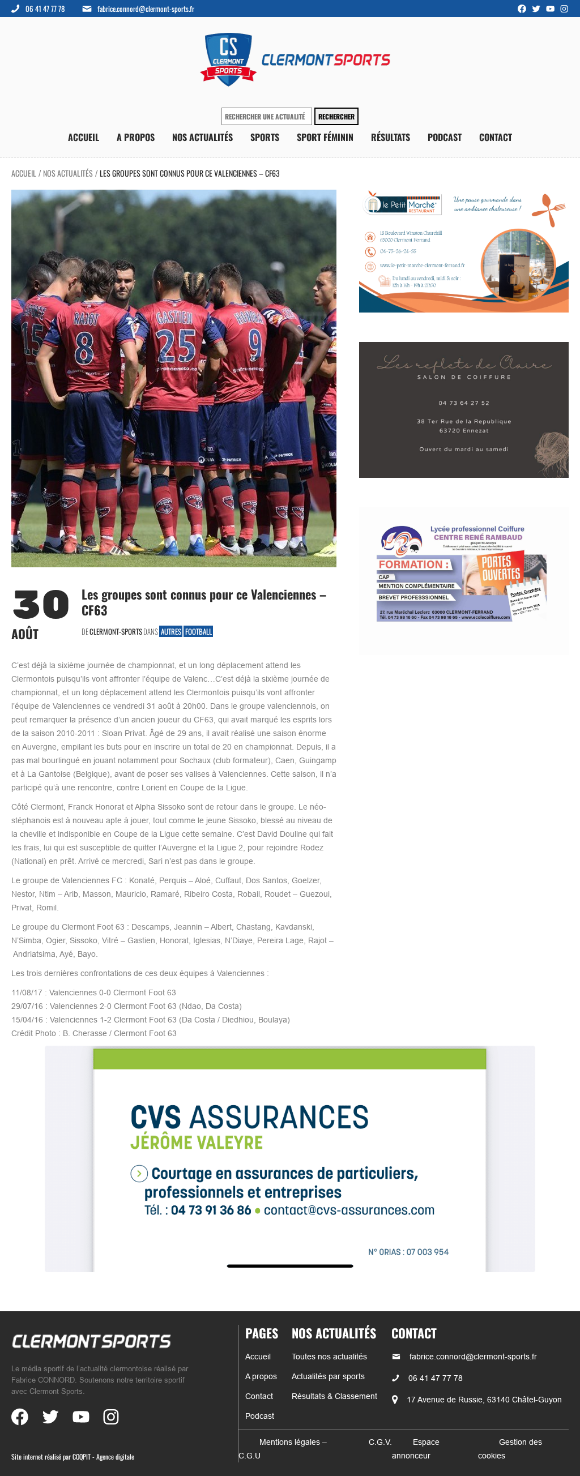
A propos (136, 137)
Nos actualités (202, 137)
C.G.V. (380, 1442)
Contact (495, 137)
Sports (264, 137)
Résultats (390, 137)
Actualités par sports (328, 1376)
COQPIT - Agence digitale (103, 1456)
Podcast (445, 137)
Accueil (83, 137)
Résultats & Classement (334, 1396)
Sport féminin (325, 137)
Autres (171, 631)
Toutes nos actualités (329, 1356)
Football (198, 631)
